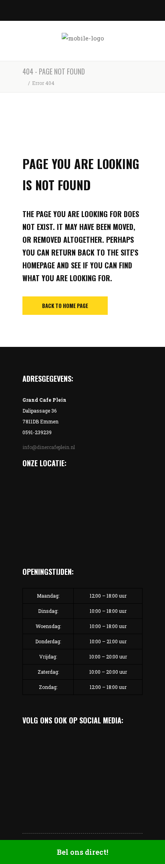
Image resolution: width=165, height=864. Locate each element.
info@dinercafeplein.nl (48, 447)
